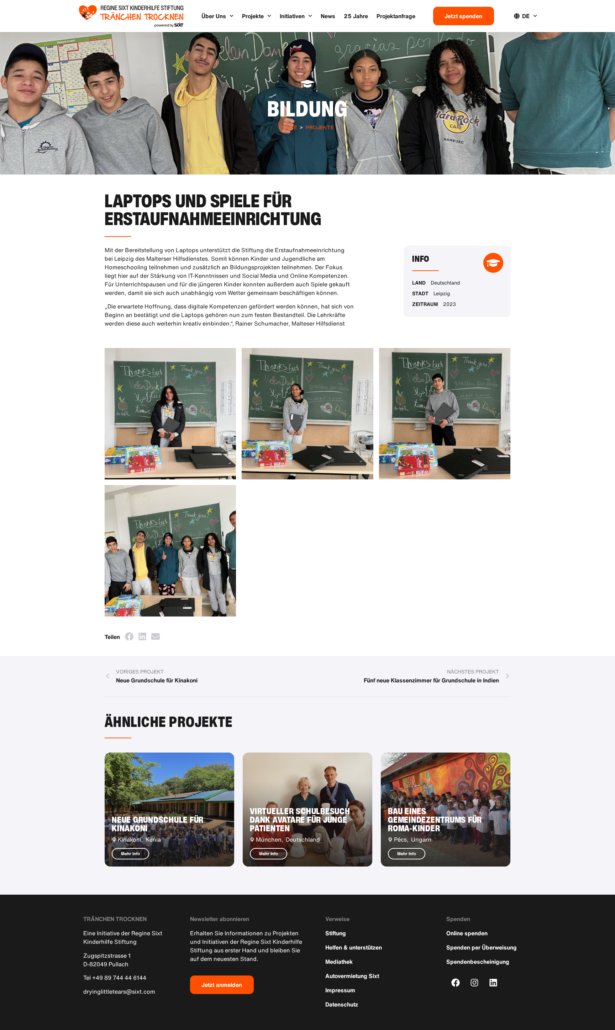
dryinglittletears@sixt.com (119, 991)
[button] (129, 636)
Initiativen (292, 16)
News (328, 16)
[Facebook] (455, 982)
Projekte (253, 16)
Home (289, 127)
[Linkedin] (493, 982)
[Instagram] (474, 982)
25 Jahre (356, 16)
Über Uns (213, 16)
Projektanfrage (396, 16)
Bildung (307, 108)
